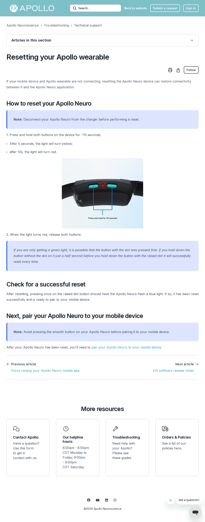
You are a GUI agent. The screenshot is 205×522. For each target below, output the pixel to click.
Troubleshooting (56, 25)
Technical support (88, 25)
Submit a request (165, 8)
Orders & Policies (176, 437)
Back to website (135, 8)
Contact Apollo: (26, 437)
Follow (191, 70)
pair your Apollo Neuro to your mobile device (126, 347)
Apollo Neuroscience (22, 25)
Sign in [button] (191, 8)
